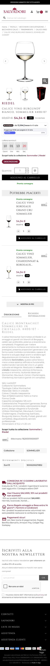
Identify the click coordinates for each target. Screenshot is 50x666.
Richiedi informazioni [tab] (36, 314)
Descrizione (11, 161)
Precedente (5, 61)
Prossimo (44, 61)
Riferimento (16, 439)
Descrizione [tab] (11, 314)
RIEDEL (8, 103)
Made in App (36, 663)
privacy (41, 595)
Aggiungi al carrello (25, 177)
